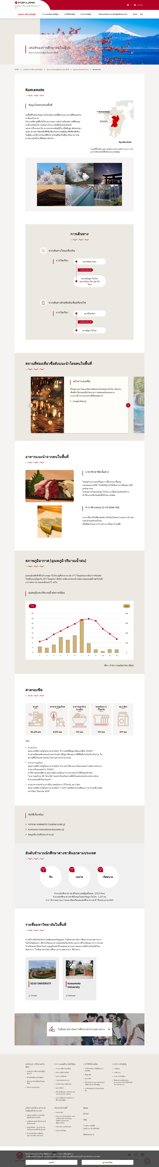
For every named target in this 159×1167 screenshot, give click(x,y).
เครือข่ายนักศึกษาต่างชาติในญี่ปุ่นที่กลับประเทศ (35, 1109)
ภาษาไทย (139, 5)
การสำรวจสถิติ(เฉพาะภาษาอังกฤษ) (91, 1127)
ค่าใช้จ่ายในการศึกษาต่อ (63, 1084)
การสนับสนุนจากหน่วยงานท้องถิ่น (94, 1089)
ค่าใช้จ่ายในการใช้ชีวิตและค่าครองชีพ (94, 1069)
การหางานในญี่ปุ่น (119, 1076)
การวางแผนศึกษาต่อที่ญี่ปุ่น (64, 1064)
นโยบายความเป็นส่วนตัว (63, 1127)
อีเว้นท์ (85, 1113)
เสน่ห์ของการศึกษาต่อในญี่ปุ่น (34, 1065)
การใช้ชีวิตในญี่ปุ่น (90, 1064)
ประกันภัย (88, 1078)
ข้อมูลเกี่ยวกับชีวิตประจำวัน (39, 834)
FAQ (85, 1119)
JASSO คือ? (59, 1112)
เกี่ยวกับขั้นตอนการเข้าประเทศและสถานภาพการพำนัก (65, 1093)
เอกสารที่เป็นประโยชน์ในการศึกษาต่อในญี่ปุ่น (65, 1099)
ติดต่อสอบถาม (88, 1134)
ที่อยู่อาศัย (88, 1075)
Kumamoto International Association (45, 829)
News (85, 1108)
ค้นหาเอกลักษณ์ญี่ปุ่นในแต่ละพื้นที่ (36, 1082)
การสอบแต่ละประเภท (62, 1080)
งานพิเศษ (117, 1068)
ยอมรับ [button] (51, 1162)
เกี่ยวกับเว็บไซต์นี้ (60, 1108)
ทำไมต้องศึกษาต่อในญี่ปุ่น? (35, 1077)
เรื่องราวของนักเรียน (33, 1087)
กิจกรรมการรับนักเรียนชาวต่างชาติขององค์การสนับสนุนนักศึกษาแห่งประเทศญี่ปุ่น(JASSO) (65, 1119)
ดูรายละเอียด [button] (107, 1162)
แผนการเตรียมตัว (61, 1076)
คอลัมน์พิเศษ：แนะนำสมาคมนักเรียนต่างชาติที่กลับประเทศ (36, 1128)
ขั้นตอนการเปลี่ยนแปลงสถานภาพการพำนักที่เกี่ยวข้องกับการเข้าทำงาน (123, 1082)
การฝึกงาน (117, 1072)
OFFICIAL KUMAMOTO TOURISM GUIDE (45, 824)
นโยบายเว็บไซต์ (61, 1130)
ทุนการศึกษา (60, 1088)
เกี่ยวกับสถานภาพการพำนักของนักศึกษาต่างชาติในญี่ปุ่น (94, 1083)
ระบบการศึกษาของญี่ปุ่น (63, 1068)
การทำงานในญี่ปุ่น (119, 1064)
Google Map (78, 401)
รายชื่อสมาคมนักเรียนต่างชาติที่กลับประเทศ (36, 1122)
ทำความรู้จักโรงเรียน (62, 1072)
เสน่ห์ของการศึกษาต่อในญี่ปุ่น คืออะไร (36, 1072)
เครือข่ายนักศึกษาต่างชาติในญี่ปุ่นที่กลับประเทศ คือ (36, 1116)
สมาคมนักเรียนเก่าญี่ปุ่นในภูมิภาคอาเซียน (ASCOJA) (35, 1134)
